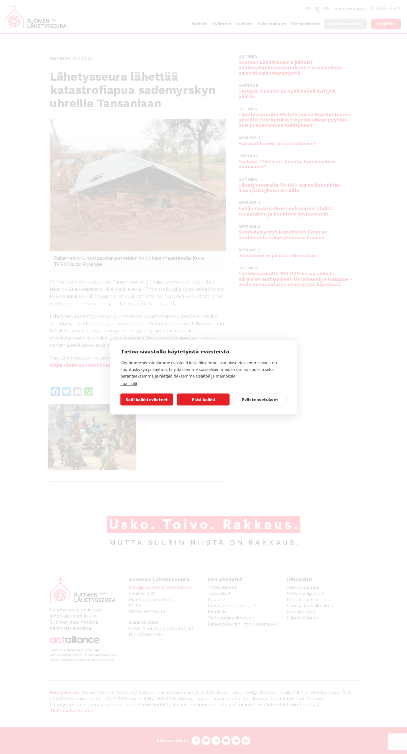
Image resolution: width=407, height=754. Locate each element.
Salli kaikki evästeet (146, 399)
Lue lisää (128, 383)
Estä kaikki (203, 399)
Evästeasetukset (260, 399)
